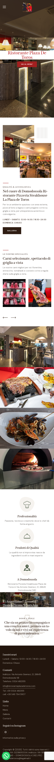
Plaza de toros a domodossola (34, 351)
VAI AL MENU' (27, 64)
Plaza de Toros (12, 351)
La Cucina (27, 429)
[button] (6, 756)
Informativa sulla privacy (14, 738)
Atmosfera (27, 348)
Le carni (27, 388)
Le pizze (27, 470)
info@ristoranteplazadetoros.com (19, 686)
